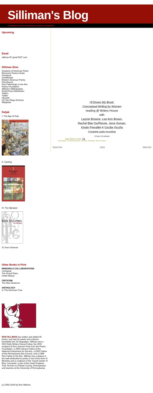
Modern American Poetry (13, 80)
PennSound (7, 82)
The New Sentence (11, 283)
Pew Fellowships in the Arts (14, 84)
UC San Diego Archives (13, 100)
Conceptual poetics (73, 141)
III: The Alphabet (9, 208)
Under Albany (8, 276)
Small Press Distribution (13, 91)
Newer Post (57, 147)
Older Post (147, 147)
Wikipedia (6, 102)
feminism (84, 141)
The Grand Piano (10, 273)
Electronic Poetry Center (13, 73)
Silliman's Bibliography (12, 89)
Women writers (101, 141)
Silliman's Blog (48, 15)
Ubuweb (6, 98)
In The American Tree (12, 290)
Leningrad (6, 271)
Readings (91, 141)
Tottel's (5, 93)
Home (102, 147)
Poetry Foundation (10, 87)
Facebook (6, 75)
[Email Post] (83, 139)
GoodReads (7, 78)
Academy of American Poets (15, 71)
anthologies (62, 141)
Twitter (5, 96)
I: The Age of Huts (10, 116)
